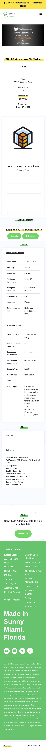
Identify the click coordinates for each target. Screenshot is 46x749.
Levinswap (28, 352)
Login (15, 236)
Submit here (23, 534)
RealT (27, 344)
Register (31, 236)
